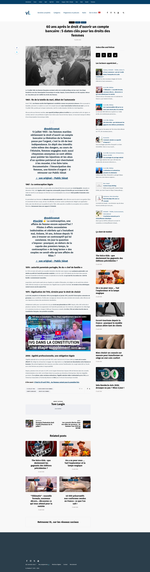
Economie (106, 138)
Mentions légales (56, 564)
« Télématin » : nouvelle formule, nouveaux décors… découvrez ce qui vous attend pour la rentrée (109, 92)
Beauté (86, 2)
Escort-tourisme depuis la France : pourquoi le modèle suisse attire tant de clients (109, 323)
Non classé (106, 183)
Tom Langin (58, 404)
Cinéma (71, 444)
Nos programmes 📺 (44, 564)
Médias (37, 444)
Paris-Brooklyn (114, 196)
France (35, 2)
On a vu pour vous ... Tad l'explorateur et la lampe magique (75, 463)
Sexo (77, 2)
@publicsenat (52, 128)
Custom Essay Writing (109, 186)
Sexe (100, 305)
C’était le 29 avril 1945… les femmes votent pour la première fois (56, 382)
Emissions (106, 196)
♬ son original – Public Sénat (52, 178)
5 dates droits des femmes (45, 388)
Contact (65, 564)
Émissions (93, 2)
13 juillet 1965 (31, 388)
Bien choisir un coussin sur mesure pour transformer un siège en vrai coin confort (109, 355)
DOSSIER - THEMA (113, 70)
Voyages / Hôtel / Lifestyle (67, 2)
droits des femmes (44, 391)
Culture (40, 2)
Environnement (118, 211)
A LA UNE (72, 22)
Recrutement (73, 564)
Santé (76, 479)
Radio (84, 13)
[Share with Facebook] (17, 48)
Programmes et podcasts (71, 13)
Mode (81, 2)
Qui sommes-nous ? (31, 564)
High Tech (51, 2)
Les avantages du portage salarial (113, 157)
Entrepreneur (120, 153)
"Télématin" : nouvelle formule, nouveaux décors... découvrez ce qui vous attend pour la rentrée (41, 501)
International (28, 2)
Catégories (57, 13)
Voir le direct (94, 13)
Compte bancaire (31, 391)
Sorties (57, 2)
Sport (46, 2)
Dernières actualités (44, 13)
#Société (38, 221)
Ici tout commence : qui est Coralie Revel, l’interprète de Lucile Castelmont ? (110, 74)
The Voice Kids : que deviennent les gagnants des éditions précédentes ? (41, 464)
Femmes (78, 22)
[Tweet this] (17, 52)
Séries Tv (121, 70)
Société (84, 22)
